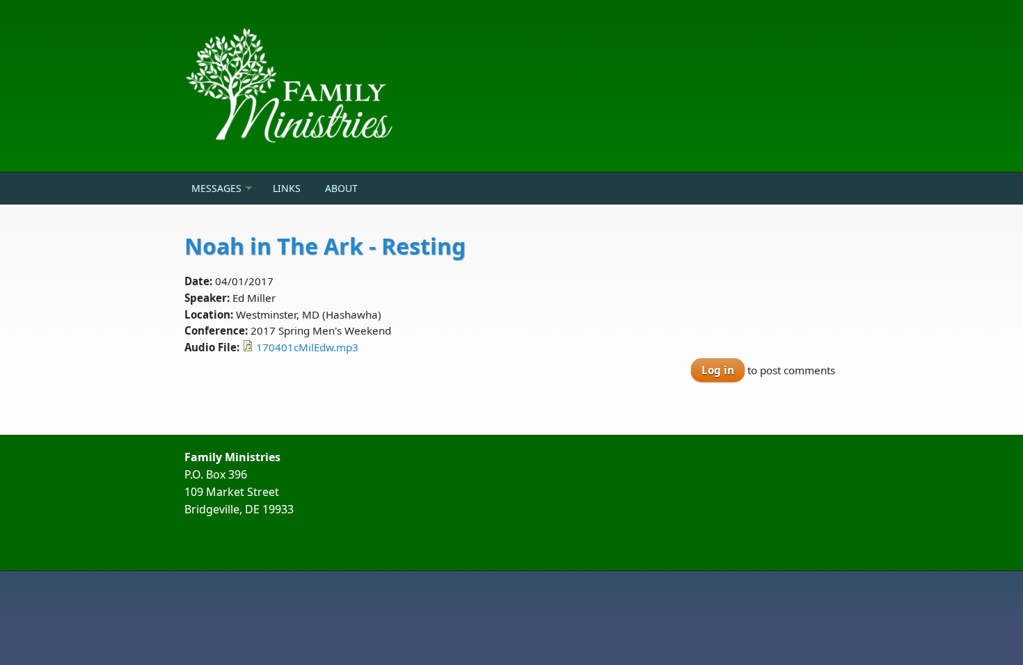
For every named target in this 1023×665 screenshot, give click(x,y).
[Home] (400, 86)
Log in (717, 370)
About (341, 188)
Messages (216, 188)
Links (287, 188)
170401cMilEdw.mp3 (307, 347)
